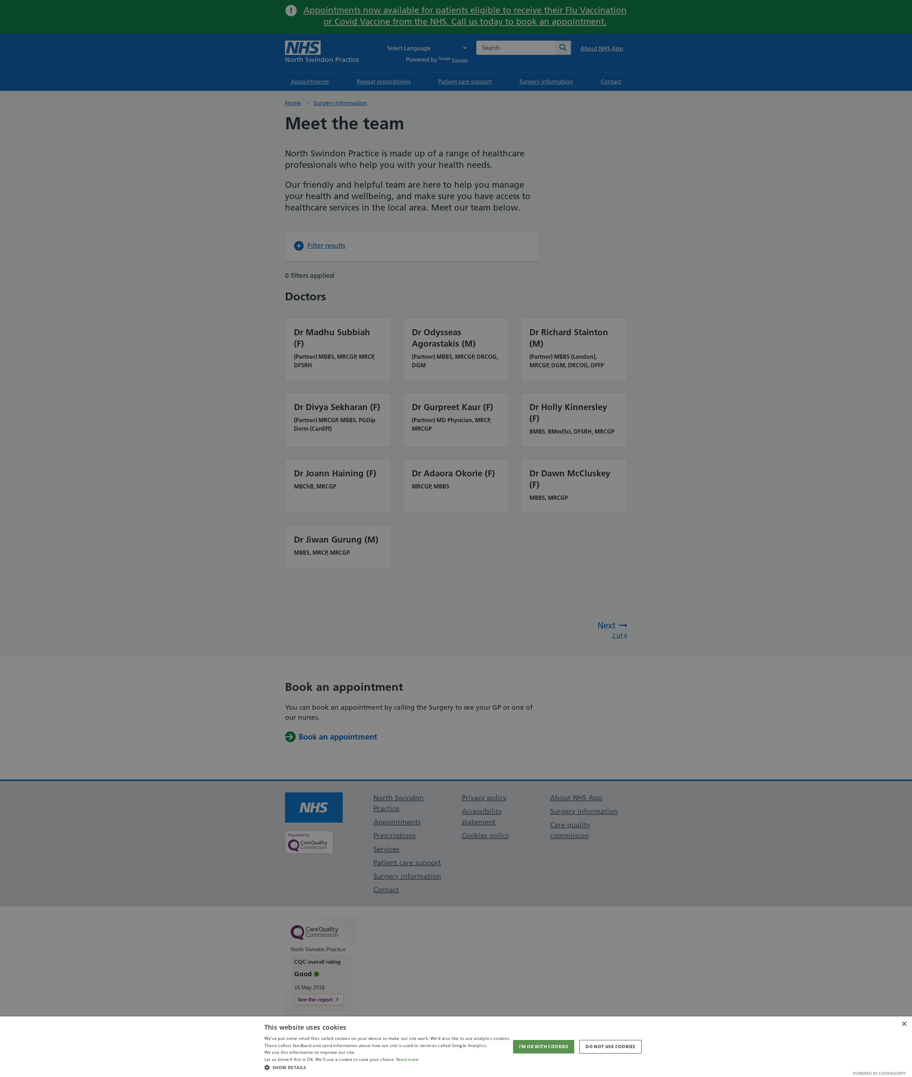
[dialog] (456, 1046)
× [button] (904, 1024)
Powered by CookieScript (879, 1073)
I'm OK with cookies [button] (544, 1047)
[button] (387, 1067)
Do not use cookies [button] (610, 1047)
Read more (407, 1059)
